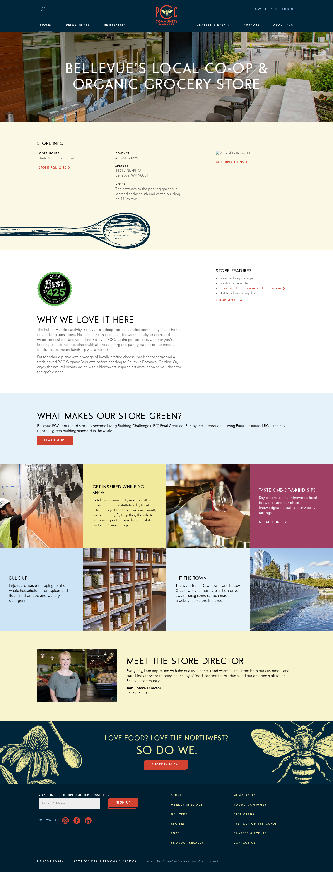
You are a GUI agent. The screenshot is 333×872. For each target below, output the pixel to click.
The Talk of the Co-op (255, 824)
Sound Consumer (250, 805)
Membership (115, 25)
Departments (78, 25)
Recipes (178, 824)
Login (288, 9)
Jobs (175, 833)
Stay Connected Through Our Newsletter (73, 795)
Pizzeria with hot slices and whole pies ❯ (252, 288)
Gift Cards (243, 814)
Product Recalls (187, 843)
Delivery (179, 814)
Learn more (55, 440)
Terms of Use (85, 861)
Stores (45, 25)
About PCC (283, 25)
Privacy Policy (51, 861)
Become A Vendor (120, 861)
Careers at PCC (166, 764)
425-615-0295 (126, 158)
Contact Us (244, 843)
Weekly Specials (187, 805)
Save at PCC (266, 9)
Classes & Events (213, 25)
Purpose (252, 25)
